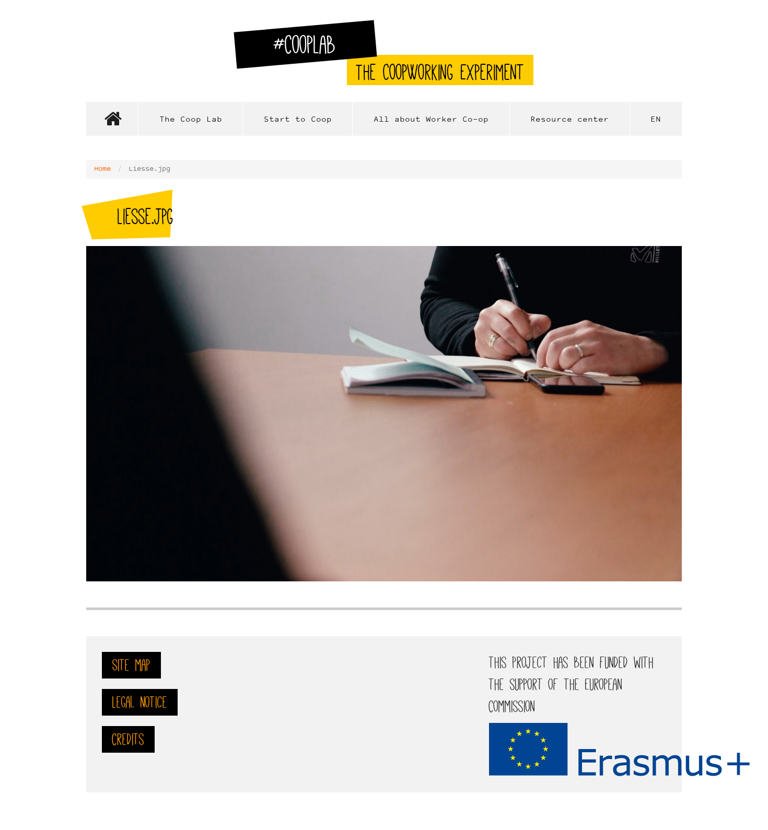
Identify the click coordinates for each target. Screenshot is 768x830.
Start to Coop (298, 119)
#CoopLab (310, 49)
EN (655, 119)
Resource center (569, 119)
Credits (128, 739)
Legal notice (139, 702)
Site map (131, 665)
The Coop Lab (190, 119)
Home (112, 119)
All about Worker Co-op (431, 119)
